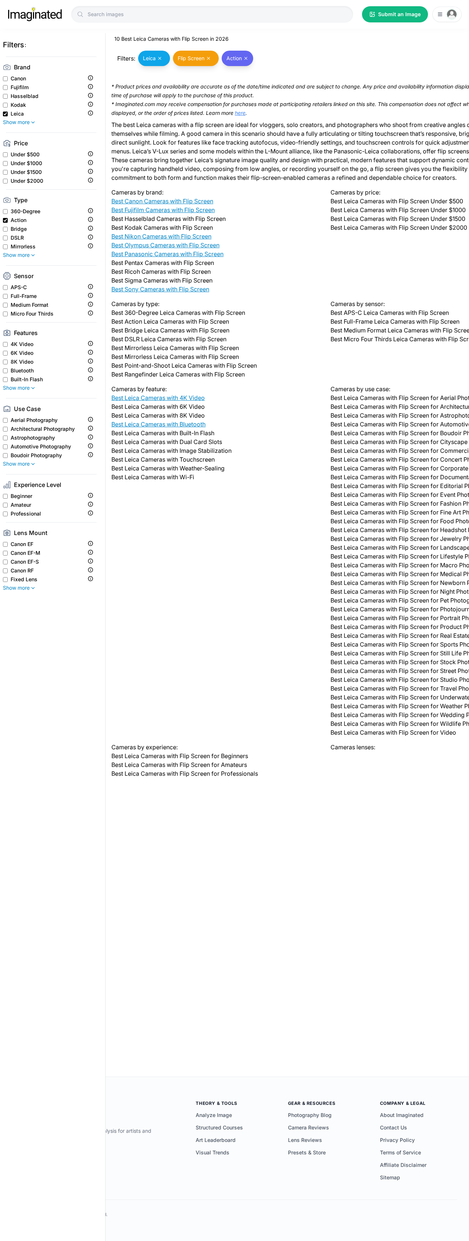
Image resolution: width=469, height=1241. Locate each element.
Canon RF (22, 570)
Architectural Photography (43, 429)
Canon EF (22, 544)
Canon (18, 78)
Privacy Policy (397, 1140)
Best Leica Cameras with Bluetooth (158, 424)
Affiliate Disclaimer (403, 1165)
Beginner (21, 496)
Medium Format (29, 304)
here (240, 113)
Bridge (19, 229)
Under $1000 (26, 163)
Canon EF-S (25, 561)
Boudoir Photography (36, 455)
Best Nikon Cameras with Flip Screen (161, 236)
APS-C (19, 287)
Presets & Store (307, 1152)
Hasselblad (24, 96)
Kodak (18, 105)
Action (18, 220)
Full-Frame (24, 296)
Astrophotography (33, 437)
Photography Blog (310, 1115)
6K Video (22, 353)
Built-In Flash (27, 379)
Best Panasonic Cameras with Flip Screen (167, 254)
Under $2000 (27, 180)
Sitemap (390, 1177)
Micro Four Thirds (32, 313)
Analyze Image (214, 1115)
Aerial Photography (34, 420)
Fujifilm (20, 87)
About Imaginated (402, 1115)
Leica (17, 113)
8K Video (22, 361)
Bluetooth (22, 370)
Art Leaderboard (216, 1140)
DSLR (17, 237)
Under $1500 (26, 172)
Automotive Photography (41, 446)
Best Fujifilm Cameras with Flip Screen (163, 210)
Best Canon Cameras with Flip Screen (162, 201)
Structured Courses (219, 1127)
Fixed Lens (24, 579)
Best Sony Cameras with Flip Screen (160, 289)
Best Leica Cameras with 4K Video (158, 397)
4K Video (22, 344)
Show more (16, 122)
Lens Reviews (305, 1140)
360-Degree (25, 211)
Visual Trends (212, 1152)
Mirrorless (23, 246)
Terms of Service (400, 1152)
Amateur (21, 504)
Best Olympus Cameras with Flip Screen (165, 245)
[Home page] (34, 14)
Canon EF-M (25, 553)
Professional (26, 513)
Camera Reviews (308, 1127)
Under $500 (25, 154)
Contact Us (393, 1127)
